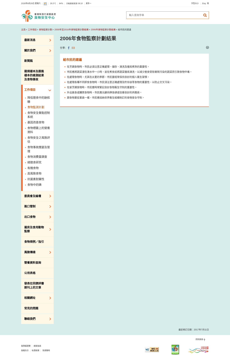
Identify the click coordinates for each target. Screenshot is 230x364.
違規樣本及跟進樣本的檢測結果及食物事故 (34, 75)
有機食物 (33, 168)
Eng (204, 3)
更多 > (88, 3)
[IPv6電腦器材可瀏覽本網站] (175, 349)
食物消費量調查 (37, 156)
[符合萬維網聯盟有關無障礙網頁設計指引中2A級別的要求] (151, 349)
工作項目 (32, 29)
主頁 (23, 29)
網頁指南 (37, 346)
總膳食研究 (34, 162)
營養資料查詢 (32, 262)
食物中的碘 (34, 184)
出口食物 (28, 216)
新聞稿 (28, 60)
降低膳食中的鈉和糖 (38, 99)
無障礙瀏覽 (26, 346)
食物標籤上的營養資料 (38, 130)
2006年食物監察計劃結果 (103, 29)
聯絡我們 (28, 318)
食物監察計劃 (45, 29)
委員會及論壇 (31, 195)
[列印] (207, 47)
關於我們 (28, 50)
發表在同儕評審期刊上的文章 (34, 285)
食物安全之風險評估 (38, 139)
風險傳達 (28, 252)
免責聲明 (46, 350)
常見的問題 (31, 308)
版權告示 (25, 350)
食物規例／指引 (34, 241)
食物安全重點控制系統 (38, 115)
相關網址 (28, 297)
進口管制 (28, 206)
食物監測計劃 (35, 107)
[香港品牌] (198, 349)
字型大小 (195, 3)
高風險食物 (34, 173)
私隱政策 (35, 350)
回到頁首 (199, 339)
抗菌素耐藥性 (35, 179)
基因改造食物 (35, 122)
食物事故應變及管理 (38, 149)
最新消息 (28, 40)
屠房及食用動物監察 (32, 229)
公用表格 (30, 273)
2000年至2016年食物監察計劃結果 (71, 29)
